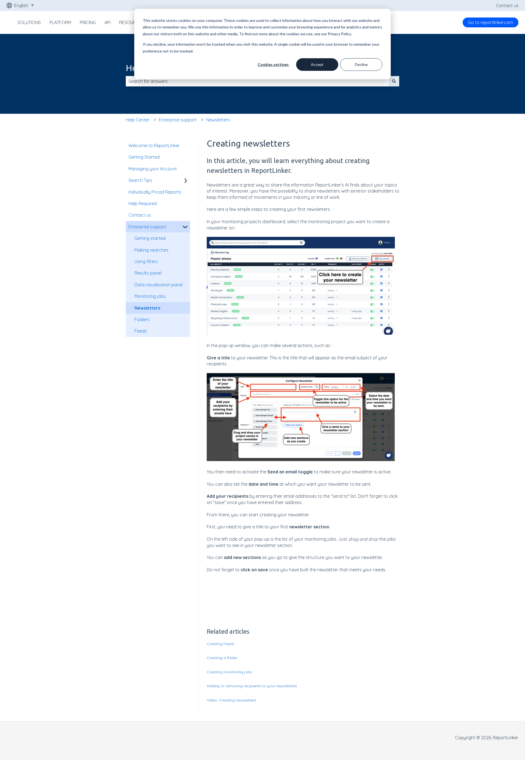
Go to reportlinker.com (490, 22)
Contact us (507, 5)
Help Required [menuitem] (143, 203)
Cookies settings (273, 64)
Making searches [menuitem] (151, 250)
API (107, 22)
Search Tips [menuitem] (140, 180)
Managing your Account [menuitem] (153, 168)
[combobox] (257, 81)
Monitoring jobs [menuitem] (150, 296)
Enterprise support (178, 120)
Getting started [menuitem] (150, 238)
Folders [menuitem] (142, 319)
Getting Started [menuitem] (144, 157)
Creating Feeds (220, 643)
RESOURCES (131, 22)
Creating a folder (222, 657)
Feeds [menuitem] (141, 331)
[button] (185, 180)
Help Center (138, 120)
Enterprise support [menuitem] (147, 226)
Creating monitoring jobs (229, 671)
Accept (317, 64)
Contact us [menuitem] (140, 215)
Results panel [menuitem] (148, 273)
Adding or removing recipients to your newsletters (252, 685)
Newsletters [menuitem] (147, 308)
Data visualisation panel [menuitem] (159, 284)
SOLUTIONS (29, 22)
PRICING (88, 22)
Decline (361, 64)
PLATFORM (60, 22)
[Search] (394, 81)
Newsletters (218, 120)
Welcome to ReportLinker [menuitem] (154, 145)
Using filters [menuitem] (146, 261)
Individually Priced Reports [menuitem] (155, 192)
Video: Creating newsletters (231, 700)
